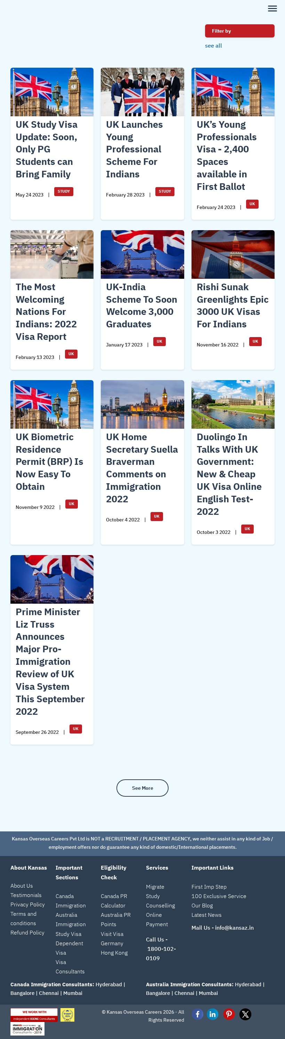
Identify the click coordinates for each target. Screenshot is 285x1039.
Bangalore (22, 993)
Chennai (49, 993)
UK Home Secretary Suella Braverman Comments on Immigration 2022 (142, 467)
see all (213, 45)
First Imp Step (209, 886)
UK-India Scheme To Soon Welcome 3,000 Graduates (141, 305)
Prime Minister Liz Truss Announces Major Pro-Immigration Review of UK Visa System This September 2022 (50, 661)
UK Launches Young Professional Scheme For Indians (134, 149)
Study (64, 191)
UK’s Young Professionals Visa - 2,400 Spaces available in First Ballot (227, 155)
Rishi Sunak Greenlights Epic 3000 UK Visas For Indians (233, 305)
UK (252, 203)
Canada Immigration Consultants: (52, 984)
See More (142, 788)
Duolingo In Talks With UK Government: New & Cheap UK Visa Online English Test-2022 (229, 473)
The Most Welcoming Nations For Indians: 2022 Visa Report (46, 311)
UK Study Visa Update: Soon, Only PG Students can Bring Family (47, 149)
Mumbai (72, 993)
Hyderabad (109, 984)
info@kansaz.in (234, 927)
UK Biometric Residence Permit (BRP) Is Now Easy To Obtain (49, 461)
